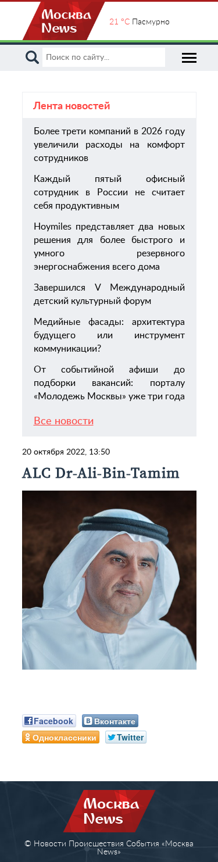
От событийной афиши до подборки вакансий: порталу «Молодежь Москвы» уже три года (109, 383)
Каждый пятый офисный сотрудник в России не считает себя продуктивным (109, 192)
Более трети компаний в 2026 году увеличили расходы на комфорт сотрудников (109, 145)
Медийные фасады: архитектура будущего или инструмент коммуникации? (109, 335)
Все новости (64, 421)
